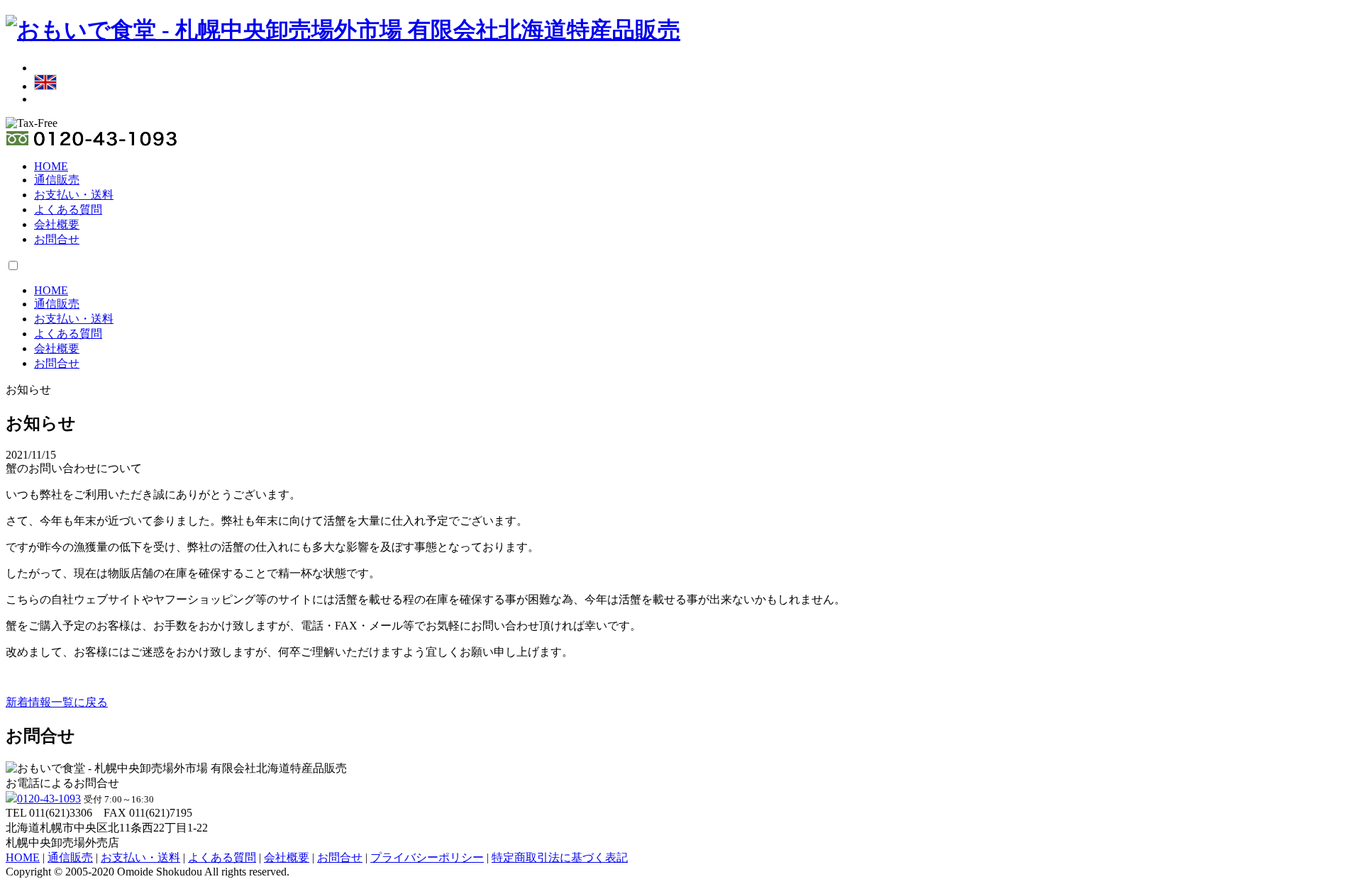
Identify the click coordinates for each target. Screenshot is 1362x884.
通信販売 (56, 180)
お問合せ (56, 239)
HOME (51, 166)
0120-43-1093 (49, 799)
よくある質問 (68, 209)
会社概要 (56, 224)
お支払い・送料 (74, 195)
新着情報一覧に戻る (57, 702)
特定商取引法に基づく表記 (560, 857)
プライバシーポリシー (427, 857)
